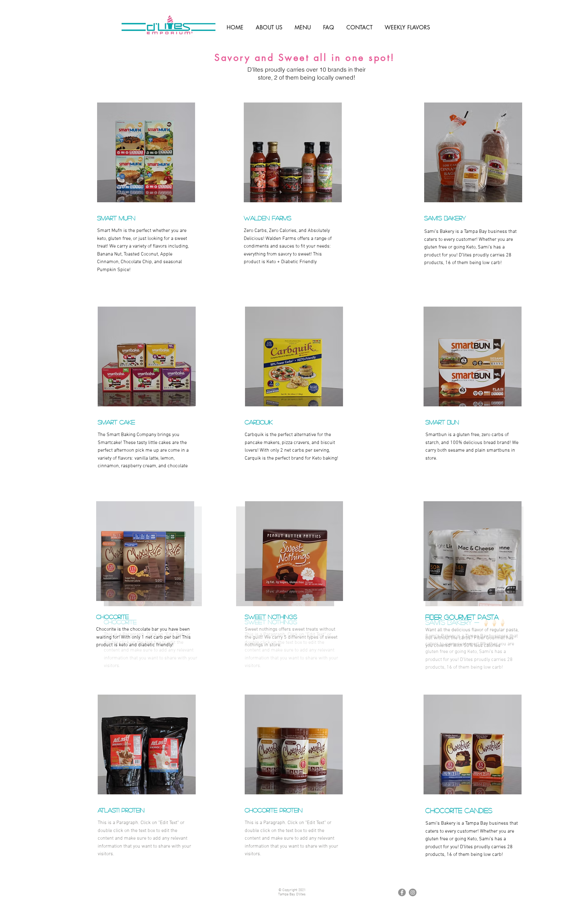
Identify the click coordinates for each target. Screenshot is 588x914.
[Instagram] (413, 892)
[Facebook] (402, 892)
